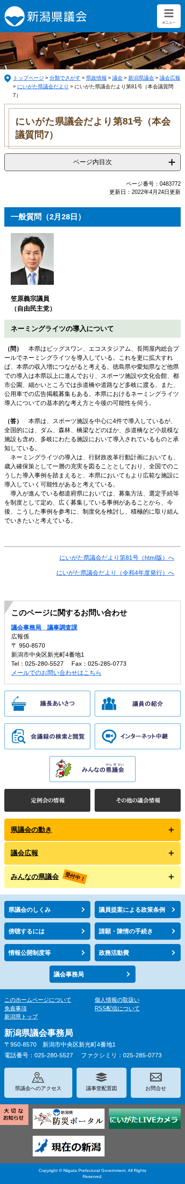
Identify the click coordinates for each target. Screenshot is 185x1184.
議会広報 (170, 78)
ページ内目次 (92, 161)
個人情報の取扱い (117, 1000)
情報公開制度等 (30, 952)
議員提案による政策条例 (132, 909)
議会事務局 (69, 974)
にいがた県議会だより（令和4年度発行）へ (115, 572)
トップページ (28, 78)
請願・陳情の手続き (126, 931)
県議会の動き (31, 829)
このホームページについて (37, 1000)
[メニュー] (169, 16)
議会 (117, 78)
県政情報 (96, 78)
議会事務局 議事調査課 (44, 627)
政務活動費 (114, 952)
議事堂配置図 (101, 1088)
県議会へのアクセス (38, 1088)
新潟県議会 (141, 78)
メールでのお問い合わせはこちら (56, 672)
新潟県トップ (21, 1016)
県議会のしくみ (30, 909)
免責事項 (15, 1008)
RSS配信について (117, 1008)
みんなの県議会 (35, 876)
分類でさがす (64, 78)
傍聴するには (27, 931)
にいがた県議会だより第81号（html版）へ (116, 557)
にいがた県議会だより (43, 87)
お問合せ (155, 1088)
